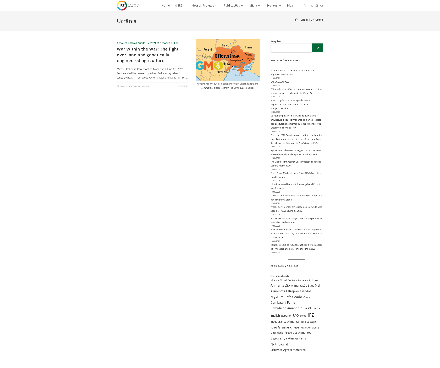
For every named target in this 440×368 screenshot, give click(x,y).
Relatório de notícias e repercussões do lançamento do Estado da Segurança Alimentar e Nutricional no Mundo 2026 (297, 233)
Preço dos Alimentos (297, 332)
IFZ (311, 315)
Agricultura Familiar (280, 275)
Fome (303, 315)
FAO (296, 315)
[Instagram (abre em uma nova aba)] (311, 5)
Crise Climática (310, 308)
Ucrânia (319, 19)
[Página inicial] (296, 19)
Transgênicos (170, 43)
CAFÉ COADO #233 (280, 81)
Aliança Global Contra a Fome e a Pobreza (294, 280)
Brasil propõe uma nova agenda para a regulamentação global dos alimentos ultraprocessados (290, 104)
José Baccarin (309, 321)
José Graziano (281, 327)
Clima (306, 297)
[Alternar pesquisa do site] (304, 5)
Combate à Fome (283, 302)
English (275, 315)
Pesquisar (276, 41)
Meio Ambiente (310, 327)
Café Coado (293, 297)
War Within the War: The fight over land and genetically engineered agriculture (147, 54)
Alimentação (280, 285)
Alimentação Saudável (305, 285)
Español (286, 315)
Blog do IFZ (277, 297)
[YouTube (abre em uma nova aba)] (321, 5)
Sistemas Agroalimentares (142, 43)
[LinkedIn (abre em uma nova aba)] (316, 5)
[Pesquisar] (317, 48)
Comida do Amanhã (285, 308)
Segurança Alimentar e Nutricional (288, 341)
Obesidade (277, 332)
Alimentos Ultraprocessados (291, 291)
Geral (120, 43)
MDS (296, 327)
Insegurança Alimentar (285, 322)
